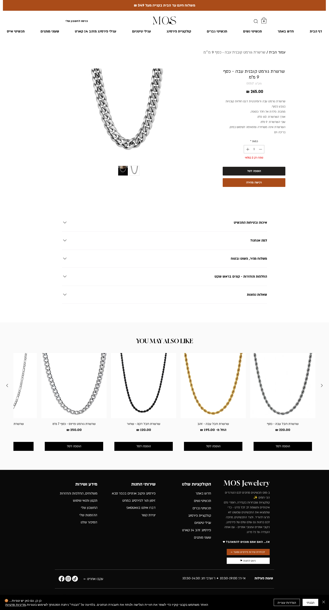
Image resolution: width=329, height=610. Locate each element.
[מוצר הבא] (7, 385)
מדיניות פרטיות (15, 604)
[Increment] (247, 149)
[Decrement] (261, 149)
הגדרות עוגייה (287, 602)
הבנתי (310, 602)
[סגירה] (323, 602)
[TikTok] (75, 579)
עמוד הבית (277, 52)
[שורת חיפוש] (255, 21)
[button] (264, 20)
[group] (164, 403)
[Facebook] (61, 579)
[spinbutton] (254, 149)
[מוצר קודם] (322, 385)
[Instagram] (68, 579)
